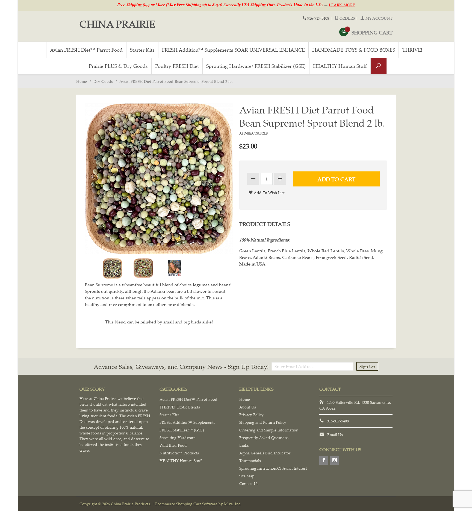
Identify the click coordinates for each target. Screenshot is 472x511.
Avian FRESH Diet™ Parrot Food (86, 49)
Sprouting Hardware (178, 437)
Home (81, 81)
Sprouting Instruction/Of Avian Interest (273, 468)
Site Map (246, 475)
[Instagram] (334, 460)
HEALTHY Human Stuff (340, 66)
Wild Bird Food (173, 445)
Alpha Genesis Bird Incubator (265, 452)
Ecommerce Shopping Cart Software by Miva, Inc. (198, 503)
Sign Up (367, 366)
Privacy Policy (251, 414)
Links (244, 445)
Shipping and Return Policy (262, 422)
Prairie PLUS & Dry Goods (118, 66)
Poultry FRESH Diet (177, 66)
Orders (346, 18)
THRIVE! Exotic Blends (180, 407)
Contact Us (248, 483)
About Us (247, 407)
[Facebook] (323, 460)
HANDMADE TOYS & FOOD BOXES (353, 49)
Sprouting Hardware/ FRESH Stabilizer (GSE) (256, 66)
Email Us (335, 434)
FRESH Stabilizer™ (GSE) (182, 430)
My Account (378, 18)
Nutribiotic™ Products (179, 452)
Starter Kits (142, 49)
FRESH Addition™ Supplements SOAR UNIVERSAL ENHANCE (233, 49)
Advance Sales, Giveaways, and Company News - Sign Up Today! (181, 366)
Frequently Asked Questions (263, 437)
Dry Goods (103, 81)
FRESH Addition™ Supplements (187, 422)
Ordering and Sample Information (268, 430)
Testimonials (250, 460)
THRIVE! (412, 49)
